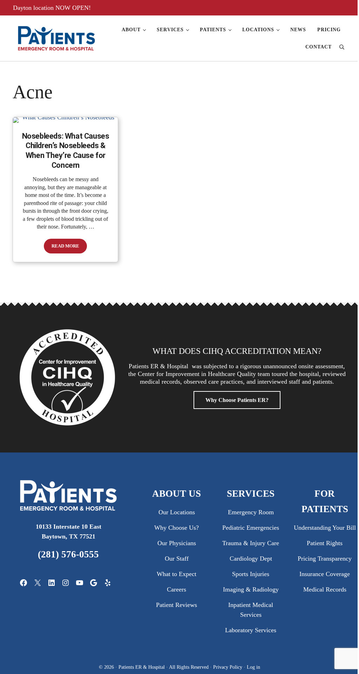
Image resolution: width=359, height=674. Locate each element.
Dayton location (34, 7)
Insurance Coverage (324, 573)
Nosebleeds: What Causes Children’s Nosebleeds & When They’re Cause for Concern (65, 151)
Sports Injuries (250, 573)
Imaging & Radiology (251, 589)
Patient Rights (325, 543)
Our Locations (176, 512)
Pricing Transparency (325, 558)
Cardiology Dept (251, 558)
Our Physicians (176, 543)
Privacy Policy (228, 667)
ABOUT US (176, 493)
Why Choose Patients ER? (237, 400)
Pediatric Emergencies (250, 527)
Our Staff (177, 558)
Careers (176, 589)
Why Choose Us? (176, 527)
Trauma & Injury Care (250, 543)
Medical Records (324, 589)
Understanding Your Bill (325, 527)
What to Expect (176, 573)
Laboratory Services (250, 630)
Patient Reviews (176, 604)
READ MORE (69, 247)
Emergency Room (251, 512)
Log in (253, 667)
